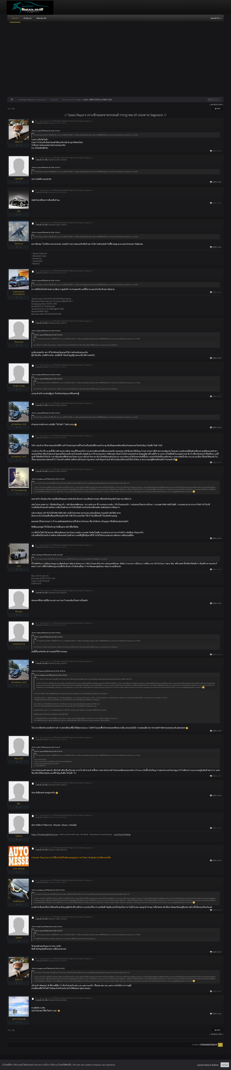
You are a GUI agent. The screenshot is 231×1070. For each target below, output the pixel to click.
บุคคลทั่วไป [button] (215, 18)
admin (85, 99)
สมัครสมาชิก (41, 18)
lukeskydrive (19, 643)
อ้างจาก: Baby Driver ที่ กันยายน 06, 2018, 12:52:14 (47, 926)
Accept (225, 1065)
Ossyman (18, 341)
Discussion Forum (69, 99)
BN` (19, 803)
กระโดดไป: (195, 1044)
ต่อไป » (220, 104)
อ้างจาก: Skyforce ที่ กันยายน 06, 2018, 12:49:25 (46, 330)
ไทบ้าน (19, 836)
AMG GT (19, 141)
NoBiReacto (19, 901)
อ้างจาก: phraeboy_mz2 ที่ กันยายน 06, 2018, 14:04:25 (48, 479)
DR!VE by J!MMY (101, 99)
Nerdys (18, 611)
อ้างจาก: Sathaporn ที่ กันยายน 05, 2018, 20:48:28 (47, 555)
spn (19, 566)
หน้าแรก (15, 18)
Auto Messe (19, 868)
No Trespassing (18, 490)
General (54, 99)
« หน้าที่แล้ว (213, 104)
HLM (110, 99)
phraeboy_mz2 (18, 424)
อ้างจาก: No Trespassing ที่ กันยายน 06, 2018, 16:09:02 (48, 671)
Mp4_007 (18, 758)
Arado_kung (19, 385)
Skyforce (18, 243)
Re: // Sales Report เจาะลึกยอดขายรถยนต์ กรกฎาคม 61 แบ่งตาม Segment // (64, 121)
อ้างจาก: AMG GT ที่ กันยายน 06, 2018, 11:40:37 (46, 747)
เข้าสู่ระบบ (27, 18)
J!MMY (91, 99)
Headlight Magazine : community (32, 99)
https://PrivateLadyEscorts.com (44, 834)
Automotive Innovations (19, 292)
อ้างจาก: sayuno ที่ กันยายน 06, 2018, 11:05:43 (46, 131)
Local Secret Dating (121, 834)
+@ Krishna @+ (19, 1018)
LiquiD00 (19, 178)
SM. (19, 211)
